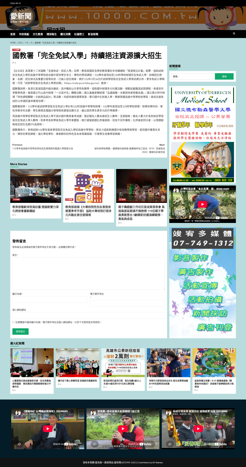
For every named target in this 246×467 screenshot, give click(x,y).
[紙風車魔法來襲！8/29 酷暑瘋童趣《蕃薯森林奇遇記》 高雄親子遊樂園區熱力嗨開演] (214, 362)
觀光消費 (65, 34)
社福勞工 (79, 34)
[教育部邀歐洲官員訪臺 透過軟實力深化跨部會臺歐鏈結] (35, 186)
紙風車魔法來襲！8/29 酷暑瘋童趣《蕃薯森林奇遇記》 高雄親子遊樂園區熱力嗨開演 (214, 383)
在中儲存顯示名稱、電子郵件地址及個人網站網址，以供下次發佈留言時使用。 (58, 322)
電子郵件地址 (97, 295)
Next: (129, 148)
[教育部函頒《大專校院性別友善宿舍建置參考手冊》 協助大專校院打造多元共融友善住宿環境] (88, 186)
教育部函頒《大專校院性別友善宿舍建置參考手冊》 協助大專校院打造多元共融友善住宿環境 (88, 211)
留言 (15, 255)
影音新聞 (93, 34)
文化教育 (38, 34)
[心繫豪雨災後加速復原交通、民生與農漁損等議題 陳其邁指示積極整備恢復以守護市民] (32, 362)
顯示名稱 (17, 293)
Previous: (42, 147)
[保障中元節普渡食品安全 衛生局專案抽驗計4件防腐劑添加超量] (168, 362)
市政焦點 (24, 34)
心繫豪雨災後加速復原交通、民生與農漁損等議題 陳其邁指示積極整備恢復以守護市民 (31, 383)
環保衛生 (52, 34)
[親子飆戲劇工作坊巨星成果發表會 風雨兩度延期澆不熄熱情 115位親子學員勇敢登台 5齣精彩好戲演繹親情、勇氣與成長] (141, 186)
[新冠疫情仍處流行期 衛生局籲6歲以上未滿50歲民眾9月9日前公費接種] (123, 362)
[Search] (234, 33)
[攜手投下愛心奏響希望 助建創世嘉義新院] (77, 362)
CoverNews (143, 462)
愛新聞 (21, 16)
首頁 (12, 34)
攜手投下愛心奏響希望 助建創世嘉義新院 (77, 380)
